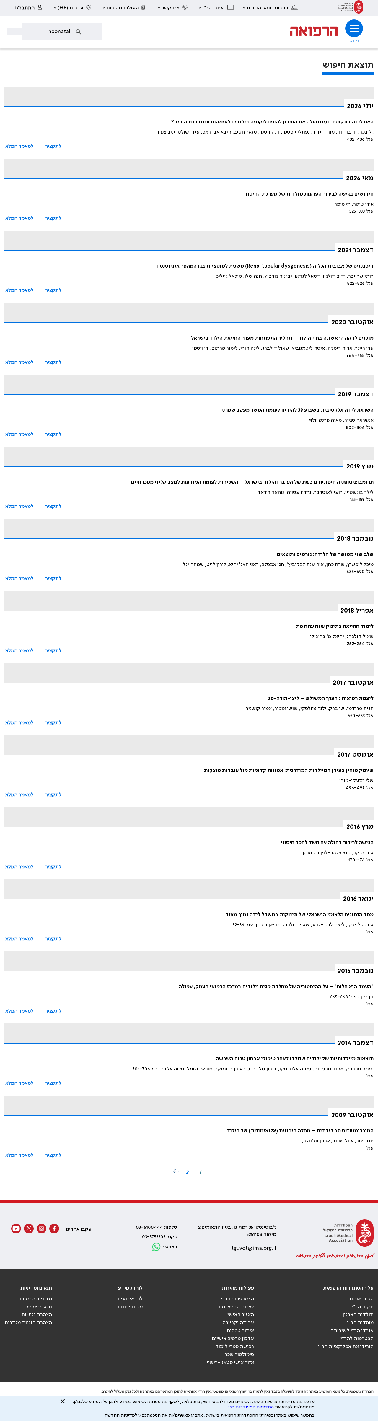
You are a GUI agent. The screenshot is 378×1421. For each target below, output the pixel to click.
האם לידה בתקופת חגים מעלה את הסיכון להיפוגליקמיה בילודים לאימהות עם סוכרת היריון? (272, 122)
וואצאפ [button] (170, 1246)
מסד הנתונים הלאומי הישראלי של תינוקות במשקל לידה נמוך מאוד (299, 914)
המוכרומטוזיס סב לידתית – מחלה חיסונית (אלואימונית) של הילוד (300, 1131)
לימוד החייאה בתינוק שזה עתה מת (335, 626)
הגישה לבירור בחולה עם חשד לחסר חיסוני (327, 842)
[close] (62, 1403)
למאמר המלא (19, 146)
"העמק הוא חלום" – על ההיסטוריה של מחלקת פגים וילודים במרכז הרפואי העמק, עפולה (276, 986)
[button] (271, 8)
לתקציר (53, 146)
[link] (350, 8)
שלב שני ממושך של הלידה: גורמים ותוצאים (325, 554)
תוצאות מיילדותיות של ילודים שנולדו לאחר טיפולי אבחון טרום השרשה (295, 1059)
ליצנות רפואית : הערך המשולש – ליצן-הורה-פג (321, 698)
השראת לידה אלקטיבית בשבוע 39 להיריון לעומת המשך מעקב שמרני (297, 410)
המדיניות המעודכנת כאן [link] (251, 1407)
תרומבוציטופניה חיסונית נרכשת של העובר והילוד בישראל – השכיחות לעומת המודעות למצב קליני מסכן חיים (252, 482)
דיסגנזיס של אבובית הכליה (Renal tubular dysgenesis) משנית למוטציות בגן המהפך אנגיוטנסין (265, 266)
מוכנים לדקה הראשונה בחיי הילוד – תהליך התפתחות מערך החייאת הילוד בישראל (282, 338)
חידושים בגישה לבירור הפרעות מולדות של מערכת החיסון (310, 194)
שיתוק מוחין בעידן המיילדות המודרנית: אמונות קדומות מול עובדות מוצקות (289, 770)
